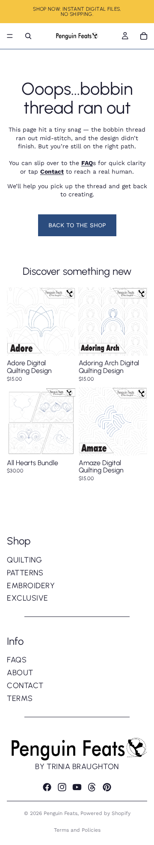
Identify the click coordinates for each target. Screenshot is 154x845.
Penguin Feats (60, 813)
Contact (25, 685)
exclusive (27, 598)
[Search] (28, 36)
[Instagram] (62, 787)
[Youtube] (77, 787)
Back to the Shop (77, 225)
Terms (20, 698)
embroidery (31, 585)
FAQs (17, 660)
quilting (24, 560)
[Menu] (10, 36)
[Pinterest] (107, 787)
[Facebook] (47, 787)
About (20, 672)
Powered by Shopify (105, 813)
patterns (25, 572)
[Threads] (92, 787)
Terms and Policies (77, 830)
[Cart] (143, 36)
